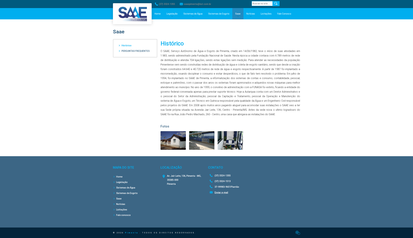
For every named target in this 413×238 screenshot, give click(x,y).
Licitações (266, 13)
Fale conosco (123, 215)
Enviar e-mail (221, 192)
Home (158, 13)
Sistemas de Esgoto (218, 13)
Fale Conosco (284, 13)
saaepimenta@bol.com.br (197, 4)
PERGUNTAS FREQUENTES (135, 51)
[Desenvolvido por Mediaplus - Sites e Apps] (298, 233)
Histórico (126, 45)
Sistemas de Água (192, 13)
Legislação (172, 13)
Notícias (250, 13)
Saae (238, 13)
